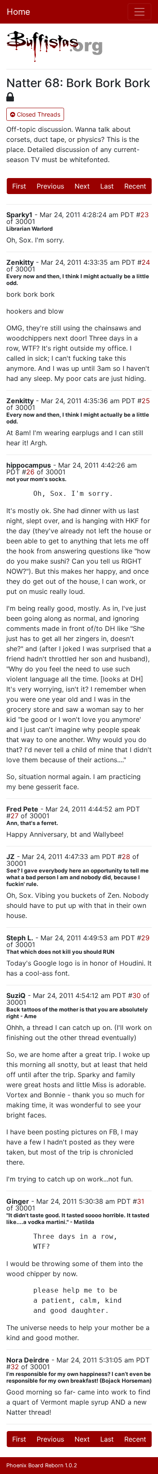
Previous (50, 186)
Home (18, 12)
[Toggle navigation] (139, 11)
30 (136, 995)
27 (15, 815)
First (19, 186)
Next (82, 186)
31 (140, 1201)
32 (15, 1366)
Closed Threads (37, 114)
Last (107, 186)
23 (144, 214)
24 (146, 262)
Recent (135, 186)
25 (146, 400)
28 (126, 856)
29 (145, 938)
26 (30, 472)
